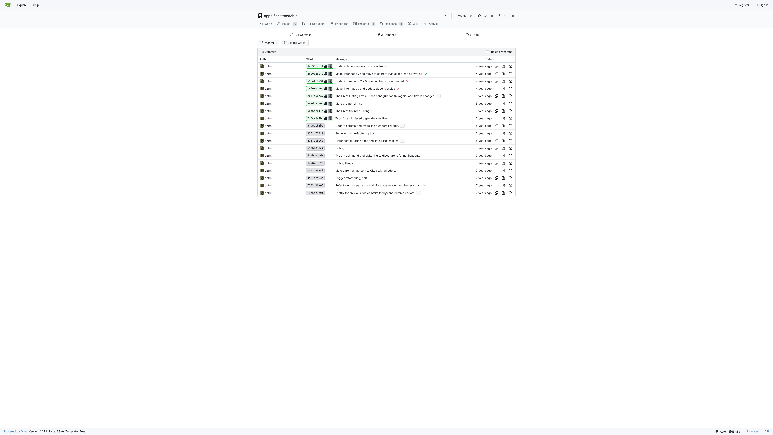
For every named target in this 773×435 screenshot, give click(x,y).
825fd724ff (315, 133)
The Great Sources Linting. (352, 111)
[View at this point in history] (510, 66)
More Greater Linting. (349, 103)
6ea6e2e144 (315, 110)
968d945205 (315, 103)
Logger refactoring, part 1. (352, 178)
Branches (388, 34)
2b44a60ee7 (315, 95)
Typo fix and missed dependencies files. (361, 118)
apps (268, 16)
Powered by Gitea (16, 431)
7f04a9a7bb (315, 118)
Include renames (501, 51)
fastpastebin (287, 16)
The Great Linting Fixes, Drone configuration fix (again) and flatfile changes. (385, 96)
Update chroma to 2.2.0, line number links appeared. (370, 81)
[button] (460, 16)
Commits (302, 34)
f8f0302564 (315, 88)
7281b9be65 (315, 185)
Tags (474, 34)
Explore (22, 5)
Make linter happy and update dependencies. (365, 88)
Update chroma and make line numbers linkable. (367, 125)
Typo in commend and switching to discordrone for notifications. (377, 155)
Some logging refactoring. (352, 133)
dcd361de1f (315, 66)
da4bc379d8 (315, 155)
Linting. (340, 148)
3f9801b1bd (315, 125)
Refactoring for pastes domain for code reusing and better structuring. (381, 185)
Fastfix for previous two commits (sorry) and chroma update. (375, 193)
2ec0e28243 (315, 73)
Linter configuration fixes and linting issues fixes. (367, 140)
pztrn (268, 66)
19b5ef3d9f (315, 192)
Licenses (753, 431)
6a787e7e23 (315, 163)
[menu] (720, 431)
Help (36, 5)
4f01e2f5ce (315, 177)
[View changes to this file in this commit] (503, 66)
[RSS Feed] (445, 16)
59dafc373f (315, 81)
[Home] (7, 5)
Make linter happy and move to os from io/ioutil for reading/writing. (379, 73)
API (767, 431)
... (438, 95)
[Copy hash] (497, 66)
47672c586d (315, 140)
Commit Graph (297, 42)
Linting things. (344, 163)
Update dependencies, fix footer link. (359, 66)
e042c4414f (315, 170)
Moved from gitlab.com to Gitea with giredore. (365, 170)
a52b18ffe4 (315, 148)
